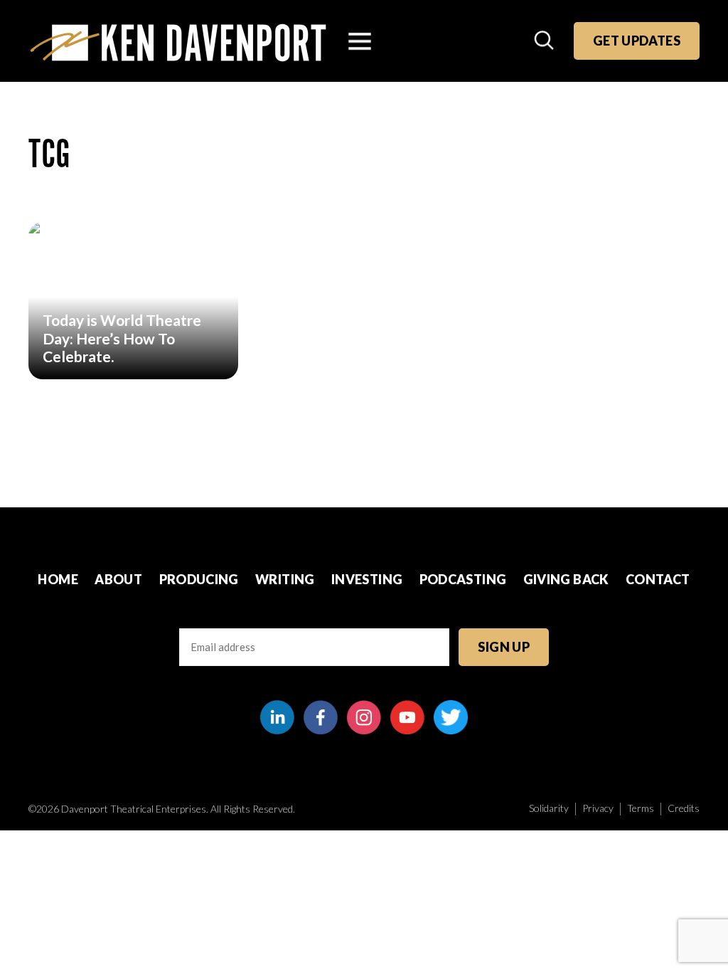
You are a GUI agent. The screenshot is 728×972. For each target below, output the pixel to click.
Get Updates (636, 40)
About (118, 579)
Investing (366, 579)
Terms (640, 808)
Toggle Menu (360, 41)
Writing (285, 579)
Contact (658, 579)
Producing (199, 579)
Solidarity (549, 808)
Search (545, 41)
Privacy (598, 808)
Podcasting (463, 579)
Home (57, 579)
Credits (684, 808)
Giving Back (566, 579)
